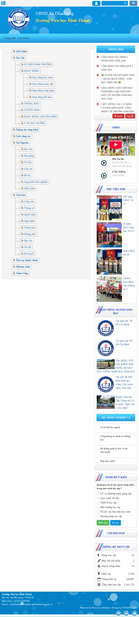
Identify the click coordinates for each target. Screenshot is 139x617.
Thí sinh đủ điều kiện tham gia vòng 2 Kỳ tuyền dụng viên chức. (124, 382)
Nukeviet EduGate (101, 607)
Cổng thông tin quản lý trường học (115, 438)
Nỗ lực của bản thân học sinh (115, 511)
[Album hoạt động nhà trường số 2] (109, 289)
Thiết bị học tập (108, 502)
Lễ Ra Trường (118, 171)
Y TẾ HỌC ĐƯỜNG (34, 123)
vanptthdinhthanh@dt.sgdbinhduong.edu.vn (31, 604)
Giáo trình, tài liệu (109, 498)
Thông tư (29, 208)
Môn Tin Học (118, 159)
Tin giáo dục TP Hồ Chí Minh (124, 322)
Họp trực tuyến (107, 461)
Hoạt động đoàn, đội (42, 84)
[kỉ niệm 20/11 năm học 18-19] (109, 234)
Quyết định (29, 214)
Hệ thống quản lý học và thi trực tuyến (114, 450)
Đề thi (27, 175)
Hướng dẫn (29, 234)
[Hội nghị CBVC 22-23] (109, 207)
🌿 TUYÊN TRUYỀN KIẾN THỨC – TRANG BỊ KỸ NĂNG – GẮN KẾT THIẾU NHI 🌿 (118, 79)
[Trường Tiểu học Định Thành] (19, 19)
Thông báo (29, 227)
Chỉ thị (27, 247)
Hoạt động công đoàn (43, 90)
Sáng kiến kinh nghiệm (36, 182)
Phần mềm (29, 188)
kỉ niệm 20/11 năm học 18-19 (128, 227)
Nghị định (29, 221)
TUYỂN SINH (31, 110)
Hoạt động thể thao (42, 97)
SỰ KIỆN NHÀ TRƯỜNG (38, 64)
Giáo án (28, 169)
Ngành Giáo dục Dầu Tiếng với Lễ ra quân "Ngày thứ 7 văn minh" (125, 402)
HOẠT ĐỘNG (31, 71)
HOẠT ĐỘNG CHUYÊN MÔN (40, 116)
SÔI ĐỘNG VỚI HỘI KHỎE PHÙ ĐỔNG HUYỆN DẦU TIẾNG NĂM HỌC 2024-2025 (116, 366)
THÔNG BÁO (31, 103)
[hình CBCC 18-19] (109, 262)
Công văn (29, 201)
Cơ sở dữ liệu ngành (110, 427)
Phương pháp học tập (111, 516)
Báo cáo (28, 240)
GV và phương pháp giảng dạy (116, 493)
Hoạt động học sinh (42, 77)
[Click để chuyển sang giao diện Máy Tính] (126, 613)
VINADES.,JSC (129, 607)
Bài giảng (29, 155)
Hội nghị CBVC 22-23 (128, 200)
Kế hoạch (29, 253)
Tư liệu (28, 162)
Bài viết (28, 149)
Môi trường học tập (110, 507)
